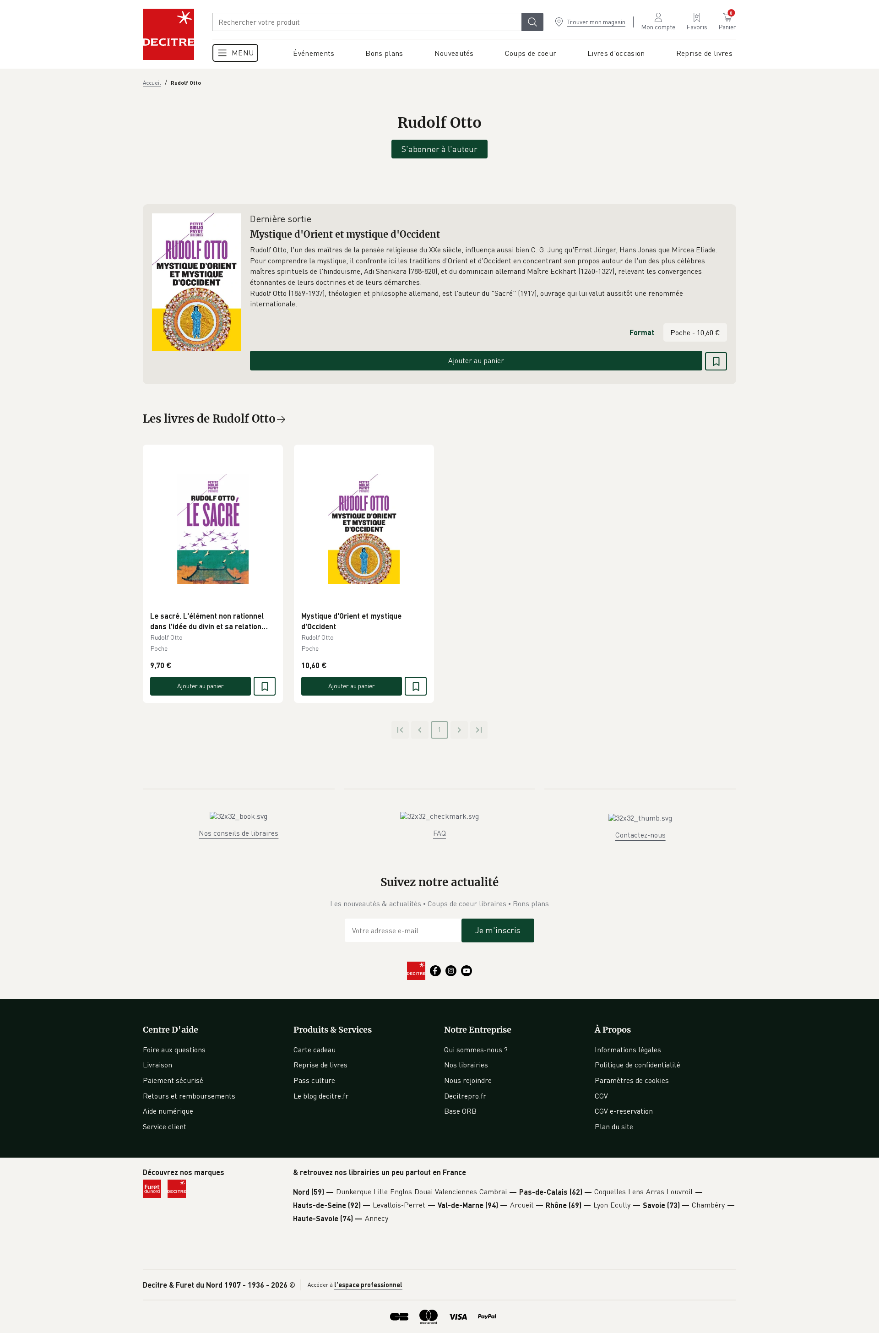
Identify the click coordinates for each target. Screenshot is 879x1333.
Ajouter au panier (476, 360)
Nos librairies (466, 1064)
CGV (601, 1095)
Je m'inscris (498, 930)
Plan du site (614, 1126)
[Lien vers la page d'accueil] (168, 34)
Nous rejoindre (468, 1080)
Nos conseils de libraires (238, 833)
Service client (164, 1126)
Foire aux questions (174, 1049)
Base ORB (460, 1110)
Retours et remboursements (189, 1095)
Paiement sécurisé (173, 1080)
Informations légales (628, 1049)
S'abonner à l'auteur (439, 149)
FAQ (439, 833)
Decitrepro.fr (465, 1095)
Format (641, 332)
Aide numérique (168, 1110)
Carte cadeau (314, 1049)
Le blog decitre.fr (320, 1095)
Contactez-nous (640, 834)
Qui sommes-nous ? (476, 1049)
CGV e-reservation (624, 1110)
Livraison (157, 1064)
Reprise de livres (320, 1064)
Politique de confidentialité (637, 1064)
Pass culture (314, 1080)
